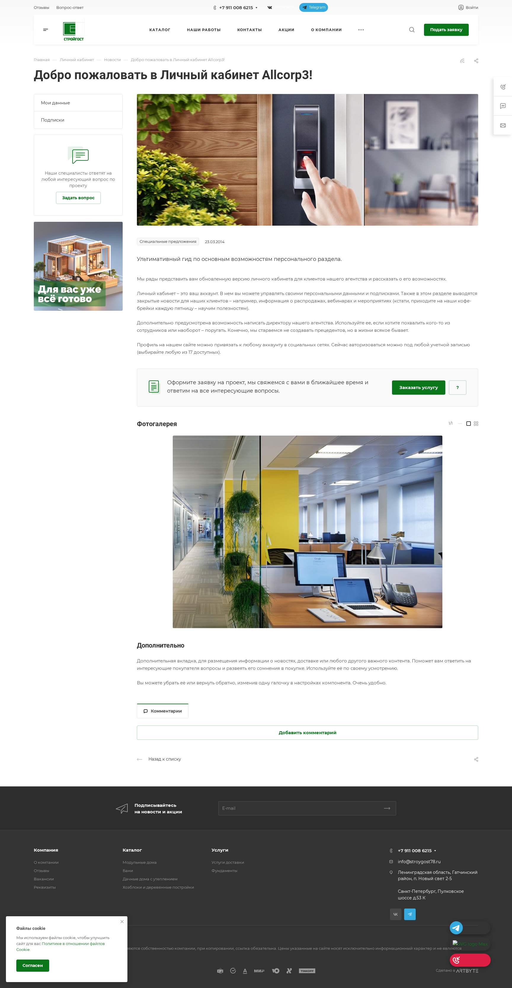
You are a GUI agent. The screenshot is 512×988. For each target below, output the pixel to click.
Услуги (220, 850)
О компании (46, 862)
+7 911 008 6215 (236, 7)
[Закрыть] (122, 921)
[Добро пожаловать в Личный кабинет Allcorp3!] (307, 159)
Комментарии (166, 711)
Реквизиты (45, 887)
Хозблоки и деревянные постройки (158, 887)
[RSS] (462, 60)
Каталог (132, 850)
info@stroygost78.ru (419, 861)
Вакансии (44, 879)
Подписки (52, 120)
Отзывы (41, 870)
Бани (128, 870)
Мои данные (55, 103)
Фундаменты (224, 870)
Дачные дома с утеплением (150, 879)
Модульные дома (140, 862)
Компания (46, 850)
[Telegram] (410, 914)
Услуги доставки (228, 862)
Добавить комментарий (308, 732)
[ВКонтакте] (395, 914)
